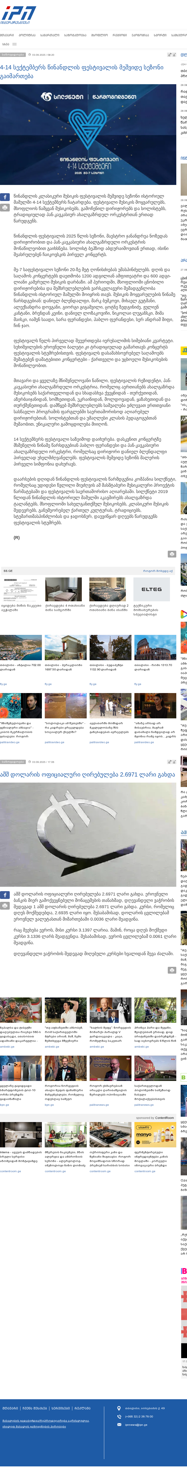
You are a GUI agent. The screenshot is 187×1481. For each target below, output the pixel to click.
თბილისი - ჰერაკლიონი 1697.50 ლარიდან (63, 667)
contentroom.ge (10, 1171)
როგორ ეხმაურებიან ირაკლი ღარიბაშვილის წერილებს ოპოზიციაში (108, 1090)
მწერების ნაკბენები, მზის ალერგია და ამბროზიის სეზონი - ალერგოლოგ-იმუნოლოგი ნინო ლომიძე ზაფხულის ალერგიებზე (65, 1161)
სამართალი (49, 35)
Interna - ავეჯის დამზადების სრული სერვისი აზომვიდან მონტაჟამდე (21, 1157)
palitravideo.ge (9, 742)
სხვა (5, 44)
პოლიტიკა (27, 35)
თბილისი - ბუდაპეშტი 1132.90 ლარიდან (106, 667)
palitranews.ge (99, 1104)
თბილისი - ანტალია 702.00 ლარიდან (20, 667)
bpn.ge (4, 1104)
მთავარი (7, 35)
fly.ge (3, 684)
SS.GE (8, 571)
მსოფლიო (99, 35)
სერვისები (61, 1408)
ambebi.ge (7, 1046)
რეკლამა (83, 1408)
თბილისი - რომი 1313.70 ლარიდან (153, 667)
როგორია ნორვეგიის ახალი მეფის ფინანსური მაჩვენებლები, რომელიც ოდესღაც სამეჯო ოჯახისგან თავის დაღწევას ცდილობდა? (64, 1096)
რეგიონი (120, 35)
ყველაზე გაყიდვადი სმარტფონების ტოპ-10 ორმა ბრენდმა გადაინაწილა (17, 1092)
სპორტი (160, 35)
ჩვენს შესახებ (35, 1408)
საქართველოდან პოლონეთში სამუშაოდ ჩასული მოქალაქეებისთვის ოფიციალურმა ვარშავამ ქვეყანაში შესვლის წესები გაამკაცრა (154, 1099)
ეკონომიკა (140, 35)
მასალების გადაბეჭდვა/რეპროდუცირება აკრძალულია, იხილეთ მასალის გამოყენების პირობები (46, 1423)
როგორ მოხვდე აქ (158, 571)
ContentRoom (164, 1118)
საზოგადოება (75, 35)
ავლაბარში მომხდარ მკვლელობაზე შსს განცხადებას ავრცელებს (109, 728)
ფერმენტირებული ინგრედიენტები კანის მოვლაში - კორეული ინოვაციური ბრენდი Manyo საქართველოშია (152, 1161)
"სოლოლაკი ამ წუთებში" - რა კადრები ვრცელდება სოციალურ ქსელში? (65, 728)
